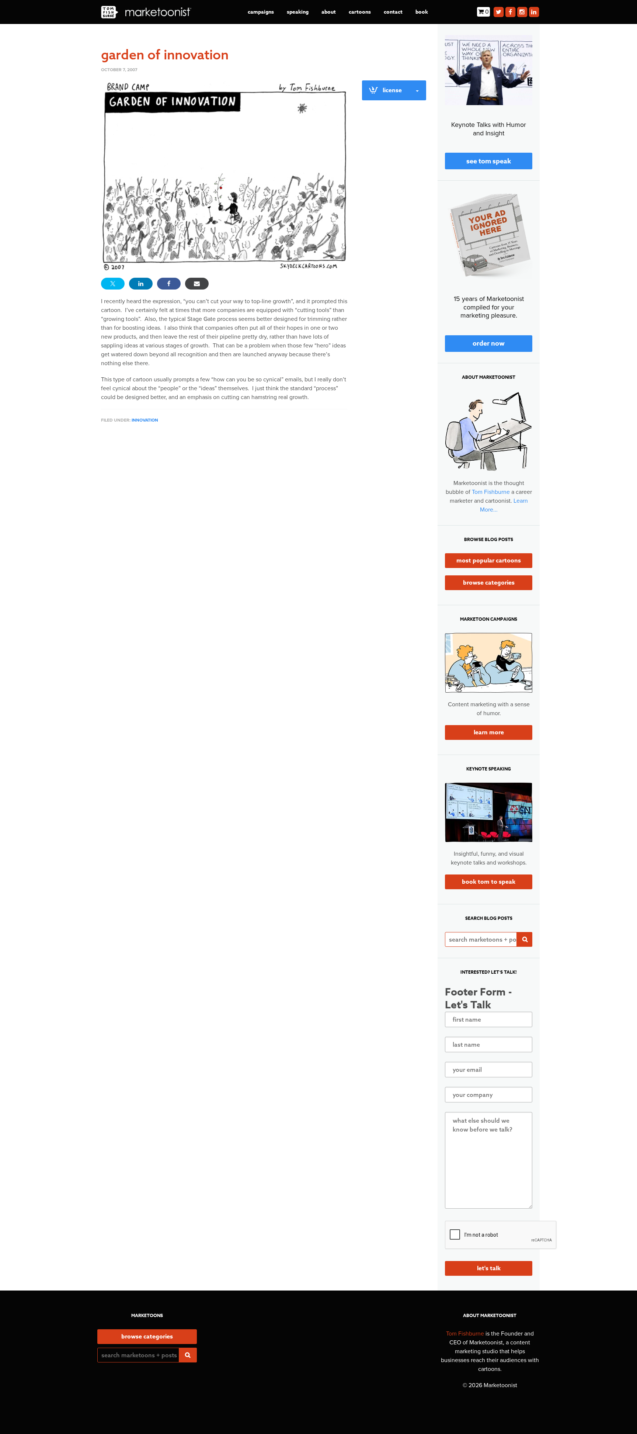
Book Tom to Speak (488, 881)
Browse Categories (489, 582)
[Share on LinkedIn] (141, 284)
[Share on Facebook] (169, 284)
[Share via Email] (197, 284)
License (392, 90)
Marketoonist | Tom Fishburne (146, 12)
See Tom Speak (488, 161)
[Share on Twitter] (113, 284)
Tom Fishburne (491, 492)
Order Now (489, 343)
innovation (145, 420)
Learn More (489, 732)
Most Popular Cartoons (488, 560)
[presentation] (501, 1235)
